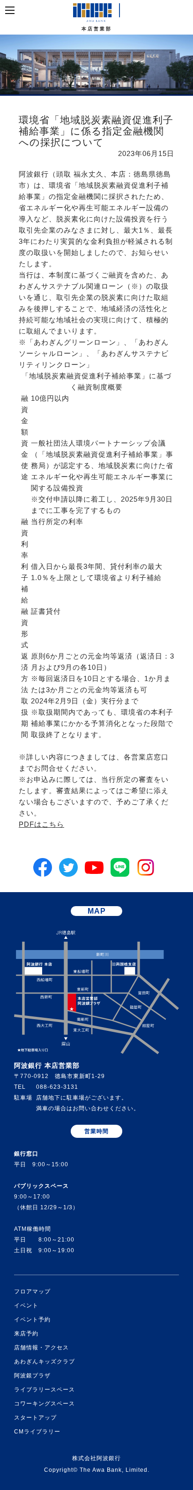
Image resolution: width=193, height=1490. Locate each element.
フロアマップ (32, 1291)
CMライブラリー (37, 1431)
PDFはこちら (41, 824)
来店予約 (26, 1333)
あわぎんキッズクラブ (44, 1361)
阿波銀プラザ (32, 1375)
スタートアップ (35, 1417)
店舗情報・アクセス (41, 1347)
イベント (26, 1305)
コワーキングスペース (44, 1403)
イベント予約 (32, 1319)
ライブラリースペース (44, 1389)
